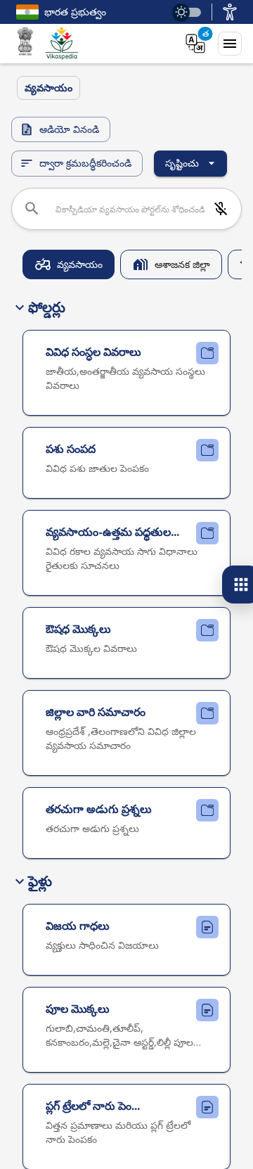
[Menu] (230, 44)
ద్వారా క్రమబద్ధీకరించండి (85, 163)
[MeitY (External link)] (25, 43)
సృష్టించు (182, 163)
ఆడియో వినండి (69, 129)
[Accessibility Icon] (230, 12)
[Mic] (221, 209)
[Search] (32, 208)
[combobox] (130, 209)
